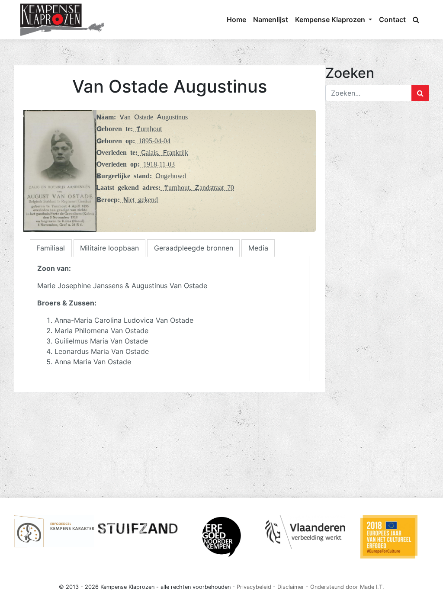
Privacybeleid (254, 587)
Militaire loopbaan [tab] (109, 248)
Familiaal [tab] (50, 248)
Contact (392, 19)
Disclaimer (290, 587)
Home (236, 19)
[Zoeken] (416, 19)
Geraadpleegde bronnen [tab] (193, 248)
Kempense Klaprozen (331, 19)
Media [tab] (258, 248)
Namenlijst (270, 19)
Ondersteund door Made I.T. (347, 587)
